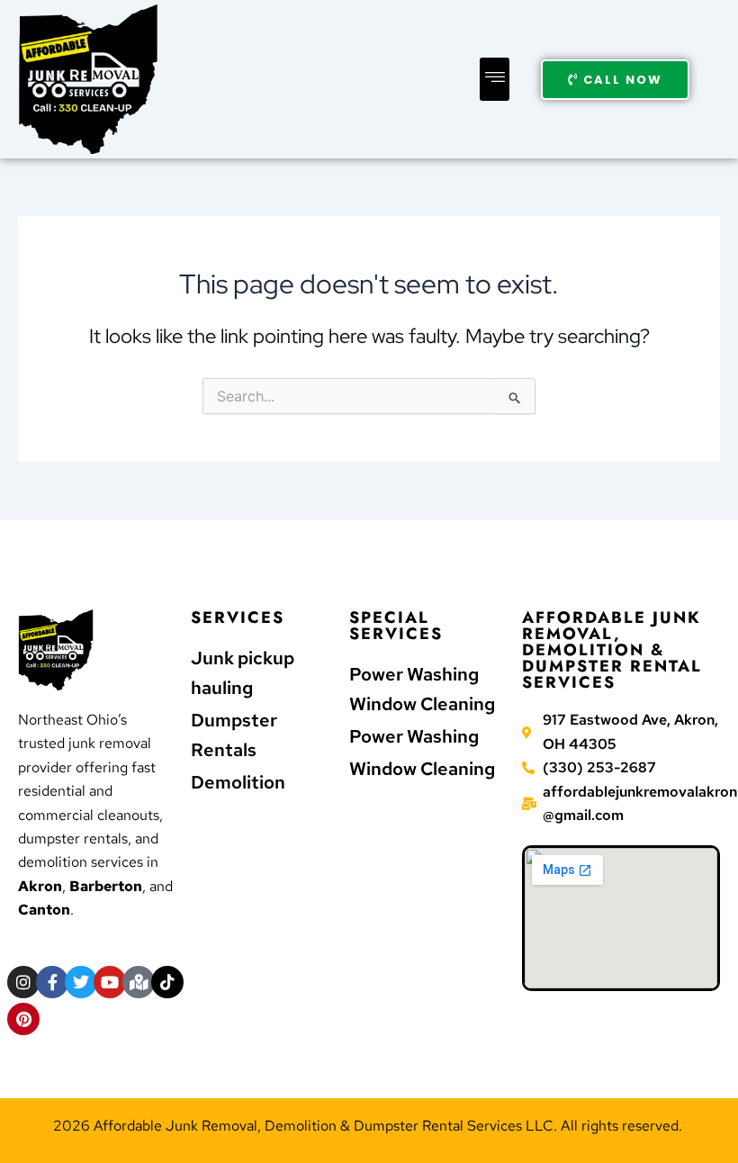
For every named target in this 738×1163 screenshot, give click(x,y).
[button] (494, 79)
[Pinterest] (23, 1019)
